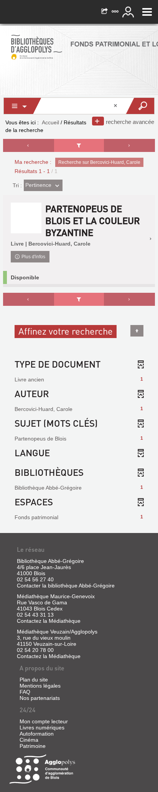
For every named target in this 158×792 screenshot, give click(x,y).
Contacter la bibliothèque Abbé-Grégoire (66, 585)
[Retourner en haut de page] (136, 331)
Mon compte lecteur (44, 721)
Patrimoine (33, 746)
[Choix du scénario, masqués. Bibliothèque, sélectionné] (22, 106)
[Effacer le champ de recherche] (116, 106)
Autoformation (37, 734)
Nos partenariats (40, 698)
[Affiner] (79, 145)
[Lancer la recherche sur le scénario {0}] (139, 106)
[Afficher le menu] (147, 12)
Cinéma (29, 740)
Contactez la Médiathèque (49, 621)
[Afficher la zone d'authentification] (129, 12)
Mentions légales (40, 686)
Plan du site (34, 679)
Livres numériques (42, 727)
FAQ (25, 692)
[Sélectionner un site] (115, 12)
